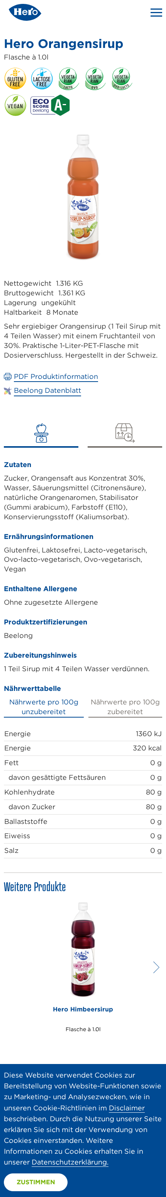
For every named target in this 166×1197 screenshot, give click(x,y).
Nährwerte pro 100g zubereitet (125, 707)
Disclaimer (127, 1108)
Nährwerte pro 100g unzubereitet (43, 707)
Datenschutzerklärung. (70, 1162)
